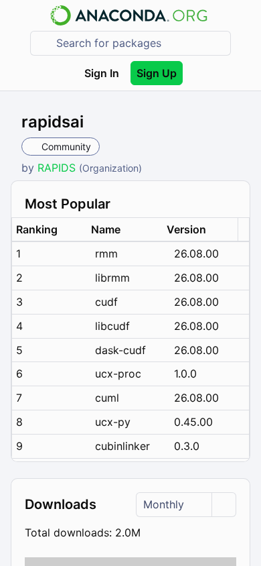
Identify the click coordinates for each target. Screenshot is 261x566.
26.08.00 (196, 253)
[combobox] (140, 43)
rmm (106, 253)
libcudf (112, 326)
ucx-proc (118, 373)
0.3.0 (186, 446)
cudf (106, 301)
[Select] (223, 504)
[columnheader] (49, 229)
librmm (112, 277)
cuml (107, 397)
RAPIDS (58, 167)
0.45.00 (193, 422)
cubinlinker (122, 446)
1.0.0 (185, 373)
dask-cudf (120, 350)
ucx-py (112, 422)
